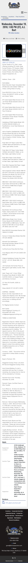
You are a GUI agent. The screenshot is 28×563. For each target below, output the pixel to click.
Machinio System (9, 560)
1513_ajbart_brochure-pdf (13, 503)
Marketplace (17, 517)
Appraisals (10, 517)
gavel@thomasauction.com (14, 545)
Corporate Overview (17, 511)
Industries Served (10, 513)
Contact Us (19, 513)
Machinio (20, 560)
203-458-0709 (14, 540)
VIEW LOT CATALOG (8, 62)
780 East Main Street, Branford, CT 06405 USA (14, 551)
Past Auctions (19, 515)
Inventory (8, 511)
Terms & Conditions (14, 520)
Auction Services (9, 515)
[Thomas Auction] (14, 530)
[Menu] (22, 12)
